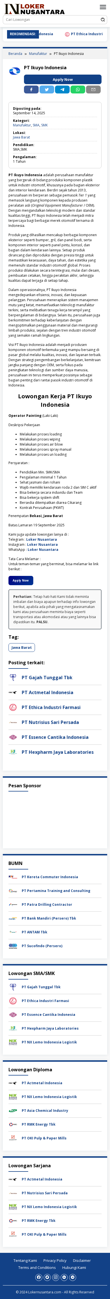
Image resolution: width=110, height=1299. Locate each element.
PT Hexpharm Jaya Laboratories (58, 752)
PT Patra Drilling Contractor (47, 904)
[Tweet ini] (46, 89)
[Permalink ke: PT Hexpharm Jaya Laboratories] (12, 751)
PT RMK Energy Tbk (39, 1124)
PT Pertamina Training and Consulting (56, 890)
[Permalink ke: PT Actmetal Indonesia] (12, 692)
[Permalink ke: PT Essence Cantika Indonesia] (12, 736)
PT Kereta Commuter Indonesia (50, 877)
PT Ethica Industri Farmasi (86, 34)
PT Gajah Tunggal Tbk (47, 677)
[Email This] (93, 89)
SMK (44, 125)
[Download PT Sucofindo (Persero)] (12, 945)
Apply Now (63, 79)
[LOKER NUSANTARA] (34, 8)
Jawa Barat (21, 137)
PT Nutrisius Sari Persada (50, 722)
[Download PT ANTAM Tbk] (12, 931)
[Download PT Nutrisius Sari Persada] (12, 1192)
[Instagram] (55, 1277)
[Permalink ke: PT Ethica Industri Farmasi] (12, 707)
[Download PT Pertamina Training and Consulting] (12, 890)
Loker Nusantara (41, 539)
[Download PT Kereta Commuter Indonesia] (12, 876)
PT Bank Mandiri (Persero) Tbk (49, 918)
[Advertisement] (55, 818)
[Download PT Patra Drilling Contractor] (12, 904)
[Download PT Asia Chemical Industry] (12, 1110)
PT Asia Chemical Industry (45, 1110)
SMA (36, 125)
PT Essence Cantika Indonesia (55, 737)
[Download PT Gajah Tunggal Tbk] (12, 986)
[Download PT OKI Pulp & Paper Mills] (12, 1137)
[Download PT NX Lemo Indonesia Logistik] (12, 1041)
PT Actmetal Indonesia (47, 692)
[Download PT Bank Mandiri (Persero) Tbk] (12, 918)
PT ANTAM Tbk (34, 932)
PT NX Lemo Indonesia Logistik (49, 1042)
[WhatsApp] (78, 89)
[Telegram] (62, 89)
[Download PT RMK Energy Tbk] (12, 1124)
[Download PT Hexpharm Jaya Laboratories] (12, 1028)
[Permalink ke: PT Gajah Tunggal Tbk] (12, 677)
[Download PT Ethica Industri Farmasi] (12, 1000)
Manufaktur (22, 125)
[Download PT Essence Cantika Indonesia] (12, 1014)
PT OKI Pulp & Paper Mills (44, 1138)
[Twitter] (47, 1277)
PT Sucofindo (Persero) (42, 945)
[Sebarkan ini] (31, 89)
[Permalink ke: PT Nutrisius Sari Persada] (12, 721)
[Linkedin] (64, 1277)
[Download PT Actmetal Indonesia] (12, 1082)
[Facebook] (38, 1277)
